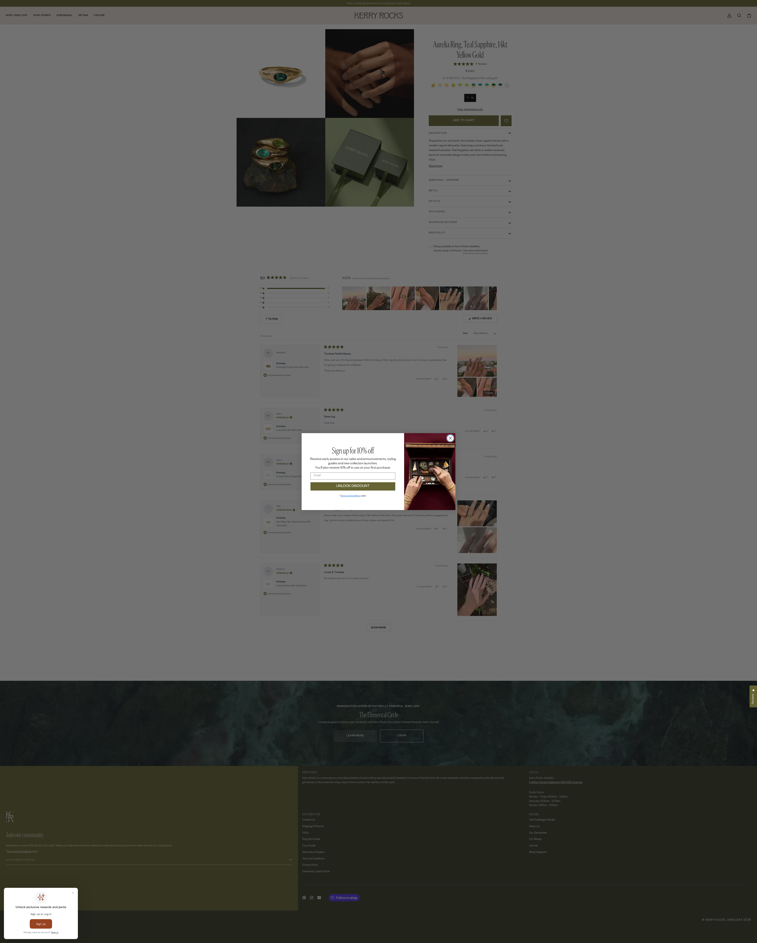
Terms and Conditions (350, 496)
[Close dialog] (450, 438)
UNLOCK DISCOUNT (353, 486)
